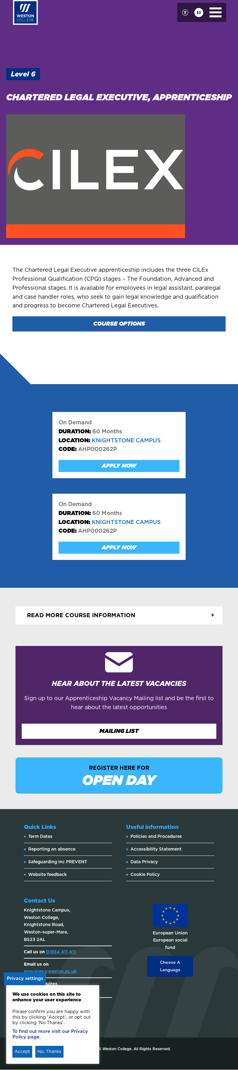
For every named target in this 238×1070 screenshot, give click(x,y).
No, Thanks (49, 1051)
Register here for (119, 776)
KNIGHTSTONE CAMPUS (110, 440)
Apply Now (119, 465)
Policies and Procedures (156, 836)
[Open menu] (215, 12)
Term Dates (40, 836)
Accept (22, 1051)
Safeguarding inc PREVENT (57, 861)
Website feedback (47, 874)
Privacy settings (25, 978)
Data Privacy (144, 861)
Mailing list (119, 731)
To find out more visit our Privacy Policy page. (50, 1034)
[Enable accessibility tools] (185, 12)
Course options (119, 323)
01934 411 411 (61, 951)
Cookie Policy (145, 874)
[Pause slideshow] (199, 12)
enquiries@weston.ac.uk (50, 971)
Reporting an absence (51, 849)
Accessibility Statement (156, 849)
